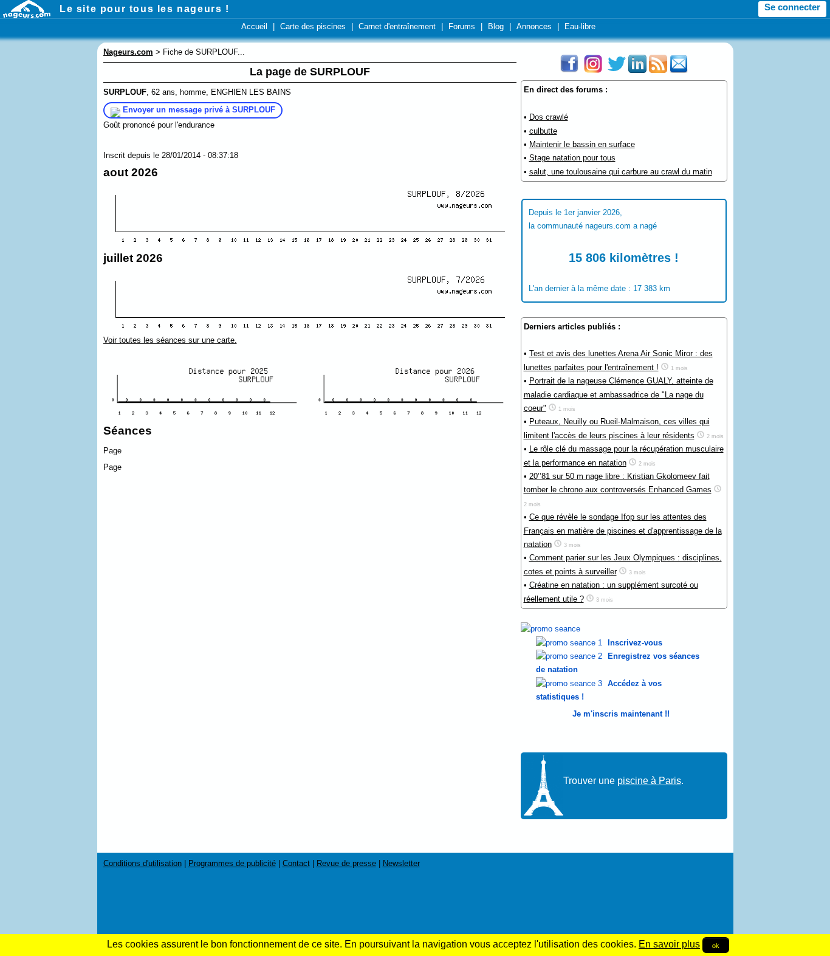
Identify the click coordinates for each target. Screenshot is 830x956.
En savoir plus (669, 944)
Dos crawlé (548, 117)
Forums (461, 26)
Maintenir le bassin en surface (582, 144)
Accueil (254, 26)
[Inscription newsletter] (679, 70)
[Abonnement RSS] (658, 70)
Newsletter (401, 863)
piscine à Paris (649, 780)
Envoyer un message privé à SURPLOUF (199, 109)
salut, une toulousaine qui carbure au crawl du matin (620, 171)
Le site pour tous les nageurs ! (145, 9)
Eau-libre (579, 26)
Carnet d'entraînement (397, 26)
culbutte (543, 131)
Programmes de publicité (232, 863)
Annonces (534, 26)
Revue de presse (346, 863)
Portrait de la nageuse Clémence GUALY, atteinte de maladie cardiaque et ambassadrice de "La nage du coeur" (618, 394)
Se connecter (792, 7)
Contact (296, 863)
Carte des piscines (313, 26)
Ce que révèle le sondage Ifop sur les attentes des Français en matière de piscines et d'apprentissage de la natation (623, 530)
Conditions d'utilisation (142, 863)
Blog (496, 26)
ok (715, 945)
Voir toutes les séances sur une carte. (170, 340)
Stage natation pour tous (572, 157)
